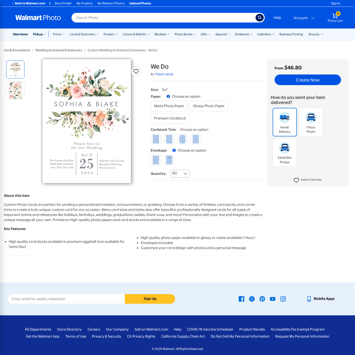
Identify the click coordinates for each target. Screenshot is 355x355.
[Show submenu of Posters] (116, 34)
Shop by (314, 34)
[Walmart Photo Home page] (38, 18)
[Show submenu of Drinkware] (251, 34)
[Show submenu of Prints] (63, 34)
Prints (57, 34)
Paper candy (164, 74)
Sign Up (150, 298)
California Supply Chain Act (183, 336)
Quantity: (158, 173)
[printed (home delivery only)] (169, 160)
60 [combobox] (174, 173)
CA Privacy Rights (141, 336)
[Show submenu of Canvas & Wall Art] (148, 34)
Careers (94, 329)
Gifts (204, 34)
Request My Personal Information (302, 336)
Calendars (264, 34)
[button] (308, 180)
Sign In (335, 3)
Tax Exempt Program (308, 329)
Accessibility (281, 329)
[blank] (156, 160)
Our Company (117, 329)
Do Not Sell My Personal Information (240, 336)
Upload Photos (140, 3)
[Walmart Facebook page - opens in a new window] (241, 298)
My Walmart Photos (111, 3)
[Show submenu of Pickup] (46, 34)
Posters (109, 34)
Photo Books (183, 34)
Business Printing (291, 34)
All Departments (38, 329)
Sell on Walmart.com (151, 329)
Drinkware (242, 34)
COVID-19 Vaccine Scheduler (210, 329)
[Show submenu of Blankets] (168, 34)
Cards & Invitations (17, 50)
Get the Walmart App (42, 336)
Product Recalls (252, 329)
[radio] (15, 69)
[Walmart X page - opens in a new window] (252, 298)
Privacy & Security (106, 336)
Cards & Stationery (82, 34)
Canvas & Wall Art (134, 34)
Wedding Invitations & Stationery (59, 50)
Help (277, 17)
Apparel (221, 34)
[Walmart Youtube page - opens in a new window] (273, 298)
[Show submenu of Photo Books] (194, 34)
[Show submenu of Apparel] (228, 34)
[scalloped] (196, 139)
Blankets (160, 34)
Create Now (308, 79)
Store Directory (69, 329)
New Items (20, 34)
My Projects (85, 3)
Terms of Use (75, 336)
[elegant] (182, 139)
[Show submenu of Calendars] (273, 34)
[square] (156, 139)
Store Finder (63, 3)
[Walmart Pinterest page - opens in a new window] (262, 298)
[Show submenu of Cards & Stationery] (97, 34)
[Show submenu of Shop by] (321, 34)
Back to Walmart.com (30, 3)
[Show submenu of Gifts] (209, 34)
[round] (169, 139)
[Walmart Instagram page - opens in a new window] (283, 298)
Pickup (38, 34)
